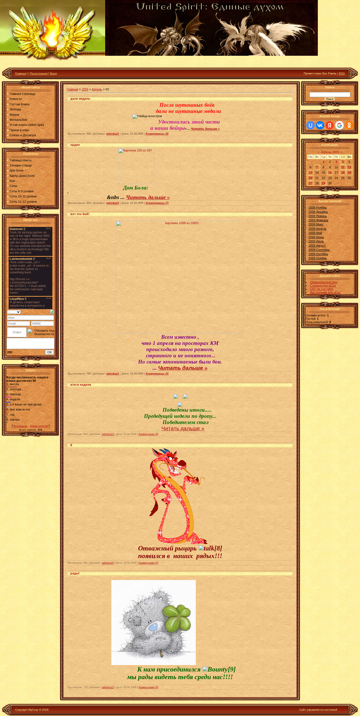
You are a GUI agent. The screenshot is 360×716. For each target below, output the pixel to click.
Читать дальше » (205, 128)
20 (310, 178)
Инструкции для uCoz (325, 292)
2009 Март (316, 224)
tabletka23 (112, 133)
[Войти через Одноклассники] (349, 125)
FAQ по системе (321, 289)
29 (323, 183)
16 (330, 172)
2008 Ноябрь (318, 207)
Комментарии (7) (157, 203)
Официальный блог (324, 282)
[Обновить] (52, 311)
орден (75, 144)
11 (342, 167)
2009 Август (317, 245)
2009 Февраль (318, 220)
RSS (342, 73)
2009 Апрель (318, 228)
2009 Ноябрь (318, 258)
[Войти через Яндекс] (329, 125)
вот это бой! (79, 214)
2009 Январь (318, 216)
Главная (20, 73)
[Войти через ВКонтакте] (320, 125)
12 (349, 167)
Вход (53, 73)
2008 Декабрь (318, 211)
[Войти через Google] (339, 125)
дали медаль (80, 98)
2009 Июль (316, 241)
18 (343, 172)
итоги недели (80, 384)
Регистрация (39, 73)
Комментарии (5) (157, 373)
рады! (75, 573)
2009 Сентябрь (319, 249)
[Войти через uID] (310, 125)
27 (310, 183)
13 (310, 172)
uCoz (341, 709)
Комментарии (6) (148, 434)
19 (349, 172)
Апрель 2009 (330, 152)
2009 (85, 89)
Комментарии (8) (157, 133)
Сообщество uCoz (323, 285)
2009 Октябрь (318, 254)
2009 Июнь (316, 237)
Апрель (97, 89)
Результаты (20, 426)
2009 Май (315, 233)
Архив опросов (39, 426)
